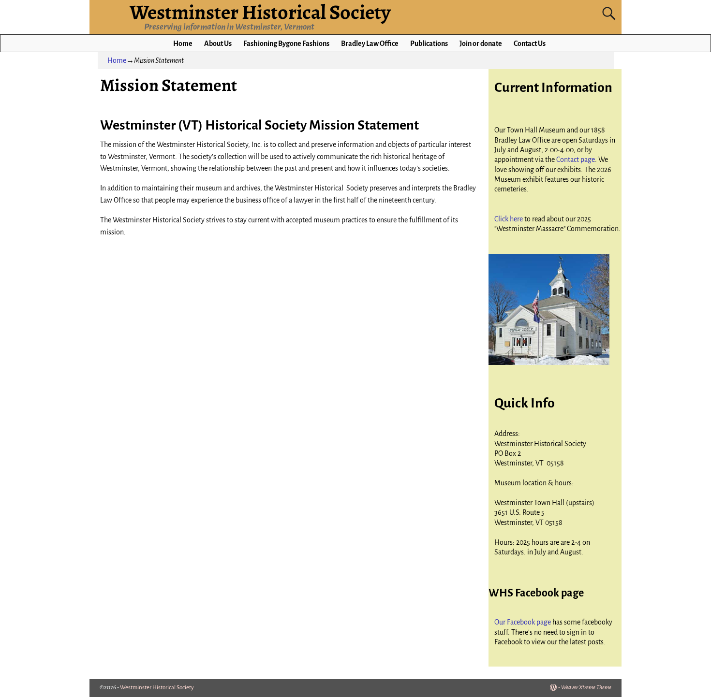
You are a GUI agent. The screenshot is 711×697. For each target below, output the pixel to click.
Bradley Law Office (370, 43)
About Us (218, 43)
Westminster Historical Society (157, 687)
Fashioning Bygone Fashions (286, 43)
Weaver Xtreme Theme (586, 687)
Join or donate (480, 43)
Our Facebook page (523, 622)
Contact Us (530, 43)
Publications (429, 43)
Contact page (575, 159)
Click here (509, 219)
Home (183, 43)
